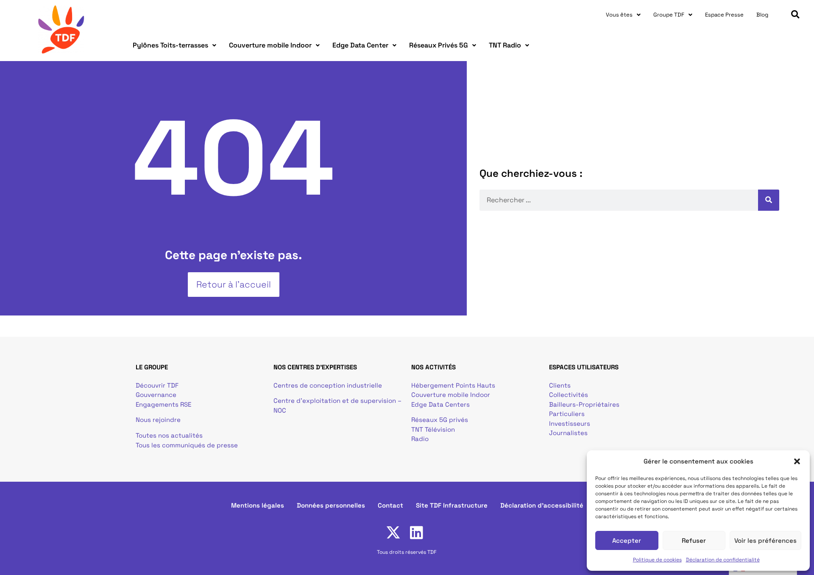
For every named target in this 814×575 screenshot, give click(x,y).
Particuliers (567, 414)
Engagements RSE (163, 404)
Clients (560, 385)
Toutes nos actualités (169, 435)
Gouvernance (156, 395)
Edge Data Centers (440, 404)
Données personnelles (331, 505)
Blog (762, 14)
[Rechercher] (768, 200)
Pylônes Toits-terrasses (170, 45)
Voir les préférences (765, 540)
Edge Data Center (360, 45)
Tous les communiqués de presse (187, 445)
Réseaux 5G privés (439, 420)
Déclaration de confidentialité (723, 559)
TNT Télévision (433, 429)
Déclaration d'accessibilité (541, 505)
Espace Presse (724, 14)
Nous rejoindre (158, 420)
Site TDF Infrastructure (452, 505)
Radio (420, 439)
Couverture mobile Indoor (270, 45)
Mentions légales (257, 505)
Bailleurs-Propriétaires (584, 404)
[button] (797, 461)
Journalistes (568, 433)
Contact (390, 505)
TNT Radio (505, 45)
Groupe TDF (668, 14)
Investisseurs (569, 423)
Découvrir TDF (157, 385)
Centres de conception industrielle (327, 385)
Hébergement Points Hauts (453, 385)
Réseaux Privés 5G (438, 45)
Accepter (626, 540)
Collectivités (568, 395)
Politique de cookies (657, 559)
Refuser (694, 540)
